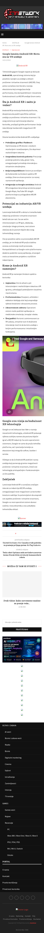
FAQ (33, 916)
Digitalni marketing (13, 757)
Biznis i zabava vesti (13, 738)
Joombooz (33, 923)
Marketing (19, 916)
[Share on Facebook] (20, 533)
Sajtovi (8, 770)
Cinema (8, 764)
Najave (8, 816)
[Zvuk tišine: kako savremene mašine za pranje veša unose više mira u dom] (22, 584)
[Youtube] (25, 3)
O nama (5, 870)
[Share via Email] (27, 533)
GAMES (5, 803)
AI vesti (8, 732)
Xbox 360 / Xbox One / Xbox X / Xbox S (22, 835)
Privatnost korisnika (11, 889)
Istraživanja (10, 777)
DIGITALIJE (15, 43)
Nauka (7, 744)
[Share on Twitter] (22, 533)
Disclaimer (37, 919)
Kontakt (6, 876)
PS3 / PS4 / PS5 (13, 842)
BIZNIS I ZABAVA (9, 725)
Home (4, 43)
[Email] (28, 3)
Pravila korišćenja (9, 882)
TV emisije (9, 796)
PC (8, 829)
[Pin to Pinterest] (24, 533)
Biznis (7, 751)
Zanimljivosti (10, 783)
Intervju (8, 790)
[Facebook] (15, 3)
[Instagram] (18, 3)
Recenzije (9, 823)
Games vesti (10, 810)
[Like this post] (17, 533)
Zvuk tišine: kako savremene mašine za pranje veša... (22, 602)
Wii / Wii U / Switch (15, 848)
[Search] (41, 34)
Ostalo (10, 855)
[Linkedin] (22, 3)
